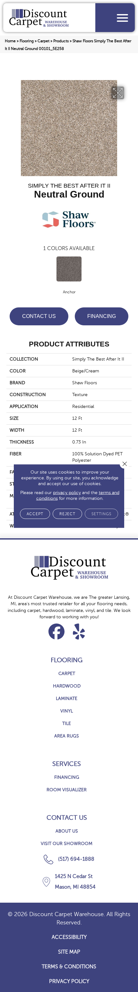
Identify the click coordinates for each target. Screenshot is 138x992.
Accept (35, 514)
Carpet (43, 41)
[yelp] (79, 631)
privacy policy (67, 492)
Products (61, 41)
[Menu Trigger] (122, 18)
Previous (9, 269)
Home (10, 41)
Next (128, 269)
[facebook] (57, 631)
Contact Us (39, 316)
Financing (101, 316)
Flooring (27, 41)
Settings (101, 514)
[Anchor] (69, 269)
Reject (67, 514)
